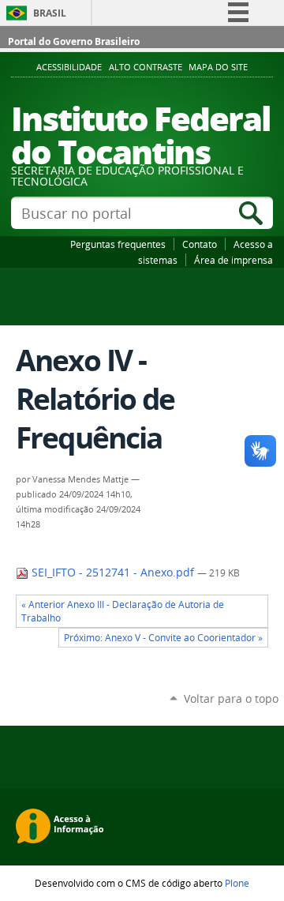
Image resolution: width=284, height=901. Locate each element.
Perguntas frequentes (118, 244)
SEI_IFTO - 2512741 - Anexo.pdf (112, 572)
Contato (199, 244)
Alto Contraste (145, 67)
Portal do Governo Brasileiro (74, 41)
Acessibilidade (69, 67)
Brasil (49, 13)
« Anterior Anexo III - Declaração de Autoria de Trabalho (122, 611)
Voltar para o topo (231, 698)
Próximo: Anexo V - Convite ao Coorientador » (163, 637)
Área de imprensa (233, 259)
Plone (237, 883)
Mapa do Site (218, 67)
